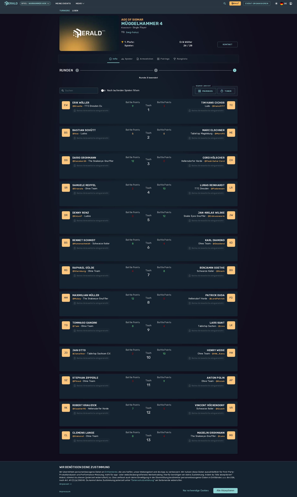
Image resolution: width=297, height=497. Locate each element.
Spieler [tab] (129, 59)
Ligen (75, 10)
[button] (148, 484)
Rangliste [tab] (182, 59)
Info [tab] (115, 59)
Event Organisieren (256, 3)
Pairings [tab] (165, 59)
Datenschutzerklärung (143, 480)
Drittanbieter (111, 472)
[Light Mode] (276, 3)
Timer (228, 91)
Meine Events (63, 3)
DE (285, 3)
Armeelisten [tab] (146, 59)
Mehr (79, 3)
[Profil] (290, 3)
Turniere (64, 10)
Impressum (64, 491)
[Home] (11, 3)
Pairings (207, 91)
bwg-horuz (132, 32)
